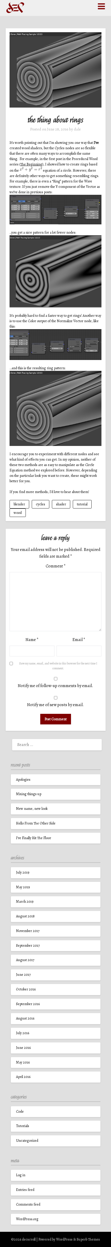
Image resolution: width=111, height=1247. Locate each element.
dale (77, 129)
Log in (20, 1175)
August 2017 (25, 960)
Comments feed (28, 1204)
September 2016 (28, 1004)
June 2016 (23, 1047)
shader (61, 504)
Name (32, 640)
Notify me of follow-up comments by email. (55, 686)
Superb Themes (88, 1239)
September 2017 (28, 945)
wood (18, 512)
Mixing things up (28, 794)
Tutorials (22, 1125)
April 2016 (23, 1076)
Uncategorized (27, 1140)
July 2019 (22, 872)
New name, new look (32, 808)
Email (79, 640)
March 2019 (25, 901)
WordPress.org (27, 1219)
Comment (56, 566)
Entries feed (25, 1189)
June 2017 (23, 974)
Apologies (23, 779)
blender (19, 504)
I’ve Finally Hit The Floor (33, 838)
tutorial (82, 504)
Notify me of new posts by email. (55, 705)
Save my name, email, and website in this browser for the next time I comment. (58, 666)
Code (20, 1111)
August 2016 (25, 1018)
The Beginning (31, 164)
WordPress (64, 1239)
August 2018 (25, 916)
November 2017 (27, 930)
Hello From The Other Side (36, 823)
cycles (40, 504)
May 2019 (23, 887)
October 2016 (26, 989)
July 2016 (22, 1033)
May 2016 (23, 1062)
